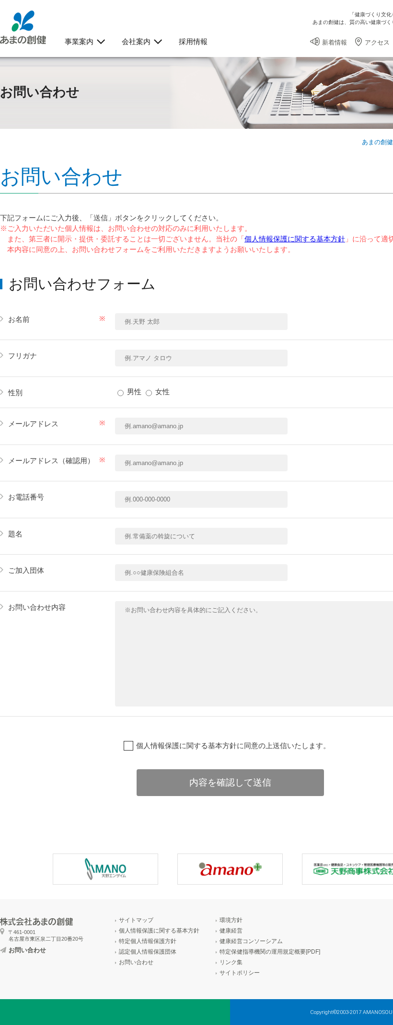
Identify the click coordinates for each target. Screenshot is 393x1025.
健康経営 (231, 930)
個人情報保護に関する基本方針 (294, 239)
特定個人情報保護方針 (147, 941)
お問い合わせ (27, 950)
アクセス (377, 42)
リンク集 (231, 962)
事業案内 (79, 41)
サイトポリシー (240, 972)
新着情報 (334, 42)
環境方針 (231, 920)
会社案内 (136, 41)
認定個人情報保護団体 (147, 951)
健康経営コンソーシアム (251, 941)
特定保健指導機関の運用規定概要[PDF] (270, 951)
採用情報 (193, 41)
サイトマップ (136, 920)
